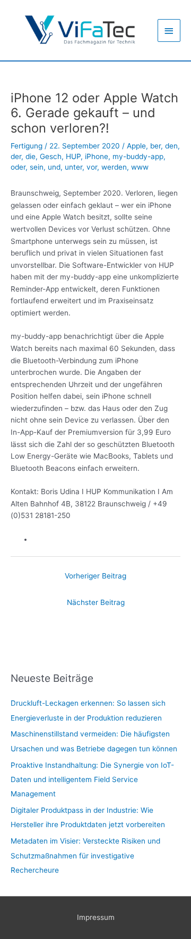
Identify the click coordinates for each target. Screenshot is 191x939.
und (54, 167)
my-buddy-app (137, 156)
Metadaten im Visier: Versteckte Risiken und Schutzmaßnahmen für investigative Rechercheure (85, 855)
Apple (136, 146)
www (140, 167)
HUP (73, 156)
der (16, 156)
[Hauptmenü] (169, 30)
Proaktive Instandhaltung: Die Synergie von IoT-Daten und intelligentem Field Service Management (92, 779)
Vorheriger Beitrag (95, 576)
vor (91, 167)
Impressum (96, 917)
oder (18, 167)
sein (37, 167)
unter (73, 167)
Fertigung (26, 146)
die (30, 156)
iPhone (96, 156)
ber (155, 146)
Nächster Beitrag (96, 602)
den (171, 146)
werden (114, 167)
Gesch (51, 156)
